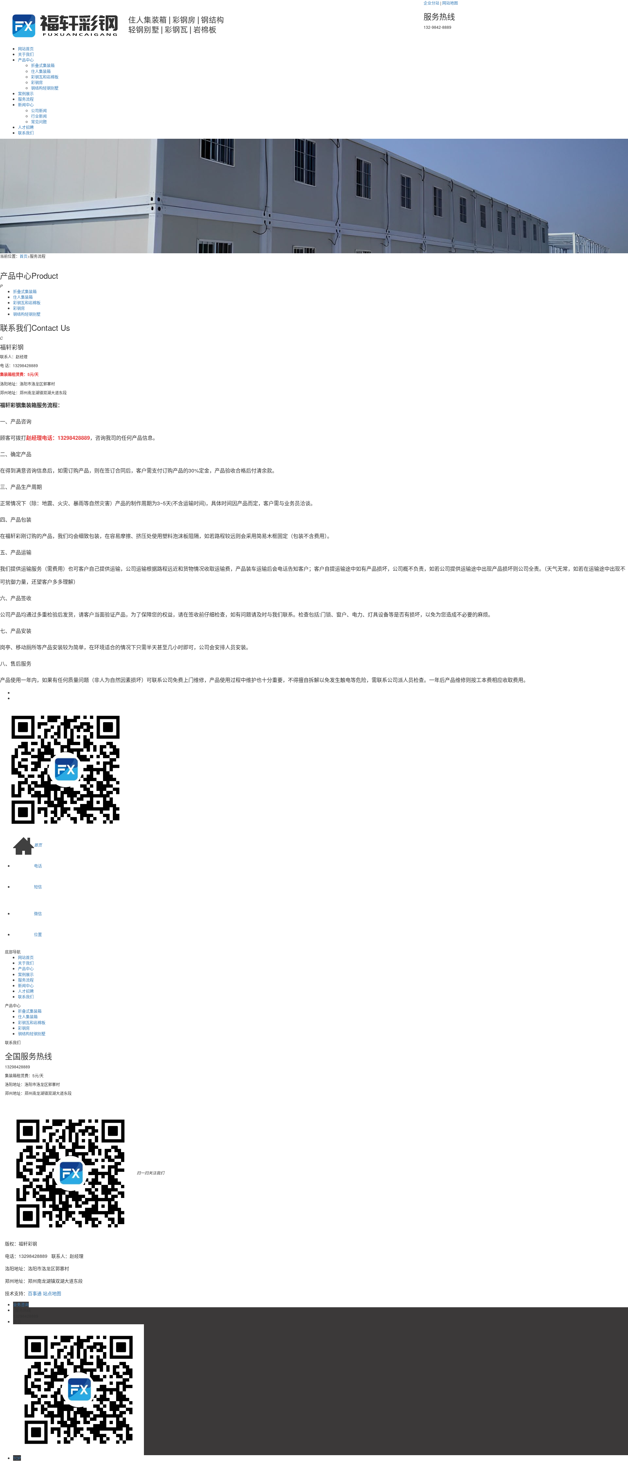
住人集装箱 (41, 71)
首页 (23, 256)
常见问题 (39, 121)
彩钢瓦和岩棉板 (45, 77)
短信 (38, 886)
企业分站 (431, 3)
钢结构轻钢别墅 (45, 88)
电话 (38, 865)
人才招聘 (26, 127)
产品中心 (26, 59)
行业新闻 (39, 116)
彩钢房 (37, 82)
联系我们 (26, 132)
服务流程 (26, 99)
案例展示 (26, 93)
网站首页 (26, 48)
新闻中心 (26, 104)
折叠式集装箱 (43, 65)
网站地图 (450, 3)
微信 (38, 913)
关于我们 (26, 54)
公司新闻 (39, 110)
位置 (38, 934)
